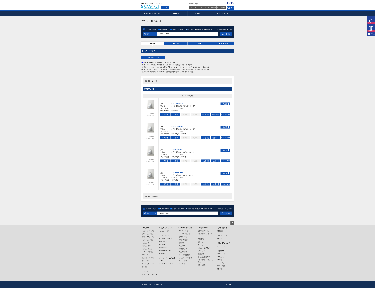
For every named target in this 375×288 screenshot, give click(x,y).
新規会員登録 (212, 7)
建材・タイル (145, 261)
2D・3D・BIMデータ (152, 13)
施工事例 (181, 243)
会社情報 (221, 251)
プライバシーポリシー (155, 284)
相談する (162, 253)
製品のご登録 (201, 265)
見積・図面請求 (183, 240)
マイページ (203, 7)
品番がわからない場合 (225, 29)
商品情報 (176, 13)
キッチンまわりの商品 (148, 231)
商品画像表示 (164, 29)
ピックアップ (371, 20)
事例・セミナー (222, 13)
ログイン (193, 7)
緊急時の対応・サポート (205, 231)
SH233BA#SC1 (177, 150)
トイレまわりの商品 (147, 240)
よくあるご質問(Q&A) (204, 257)
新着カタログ (371, 28)
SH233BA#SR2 (177, 173)
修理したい (201, 242)
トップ (165, 7)
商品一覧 (144, 267)
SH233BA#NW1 (177, 127)
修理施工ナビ (183, 249)
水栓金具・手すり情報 (185, 258)
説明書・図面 (183, 237)
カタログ (146, 271)
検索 (230, 8)
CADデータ (176, 43)
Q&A (199, 43)
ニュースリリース (222, 263)
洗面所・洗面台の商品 (148, 237)
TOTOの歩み (220, 257)
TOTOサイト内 (223, 43)
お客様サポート (204, 228)
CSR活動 (219, 260)
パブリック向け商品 (147, 252)
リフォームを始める (166, 238)
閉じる (371, 34)
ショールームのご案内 (166, 263)
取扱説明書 (201, 254)
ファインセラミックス (148, 264)
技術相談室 (220, 231)
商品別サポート (202, 239)
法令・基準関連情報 (185, 255)
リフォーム (165, 235)
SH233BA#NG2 (177, 103)
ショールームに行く (166, 250)
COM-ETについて (224, 243)
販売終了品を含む (178, 29)
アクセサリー (145, 255)
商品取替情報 (183, 252)
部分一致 (200, 29)
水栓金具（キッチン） (148, 243)
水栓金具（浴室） (147, 246)
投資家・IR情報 (221, 266)
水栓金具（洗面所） (147, 249)
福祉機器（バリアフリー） (149, 258)
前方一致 (191, 29)
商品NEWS (182, 246)
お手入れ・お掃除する (204, 248)
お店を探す (163, 247)
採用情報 (219, 269)
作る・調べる (199, 13)
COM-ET (186, 228)
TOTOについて (221, 254)
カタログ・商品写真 (185, 234)
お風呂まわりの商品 (147, 234)
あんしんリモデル (167, 228)
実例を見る (163, 244)
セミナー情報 (183, 261)
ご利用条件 (144, 284)
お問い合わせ (221, 7)
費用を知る (163, 241)
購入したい (201, 245)
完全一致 (209, 29)
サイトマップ (222, 235)
